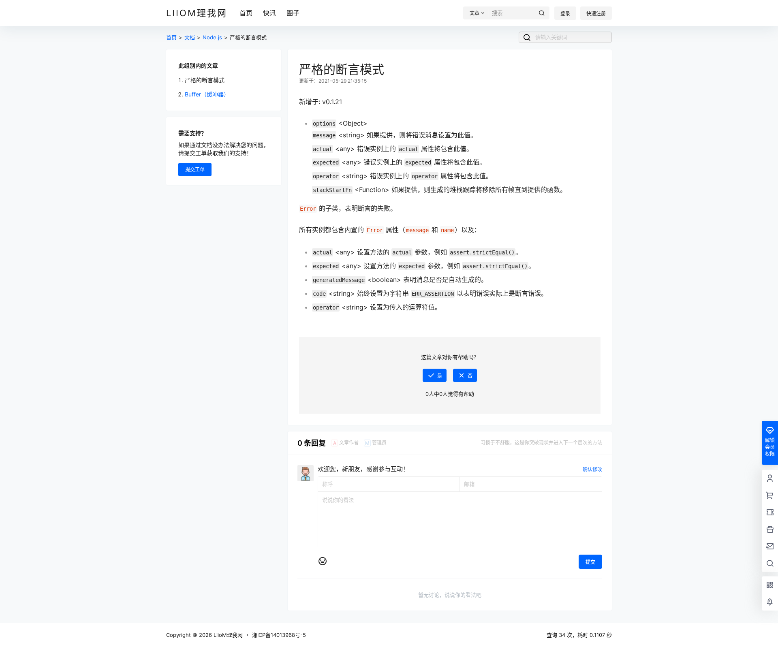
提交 (590, 562)
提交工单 (195, 170)
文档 (189, 37)
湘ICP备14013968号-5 (279, 635)
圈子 (292, 13)
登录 (565, 14)
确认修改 (592, 469)
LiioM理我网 (227, 635)
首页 (245, 13)
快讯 (269, 13)
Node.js (212, 37)
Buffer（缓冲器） (207, 94)
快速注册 (596, 14)
